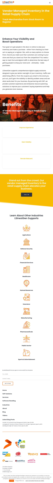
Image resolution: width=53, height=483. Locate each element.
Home (4, 390)
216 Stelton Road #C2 (7, 466)
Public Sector (26, 346)
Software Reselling (9, 401)
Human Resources (26, 290)
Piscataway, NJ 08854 (7, 468)
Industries (6, 405)
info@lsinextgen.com (7, 471)
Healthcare (26, 276)
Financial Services (26, 263)
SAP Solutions (7, 394)
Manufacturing (26, 318)
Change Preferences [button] (19, 480)
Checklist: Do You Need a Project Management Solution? (14, 422)
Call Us (26, 194)
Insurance (26, 304)
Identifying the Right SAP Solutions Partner (11, 425)
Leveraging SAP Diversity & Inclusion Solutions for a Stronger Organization (19, 424)
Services (5, 397)
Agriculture (26, 235)
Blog (4, 412)
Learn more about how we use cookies (35, 480)
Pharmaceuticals (26, 332)
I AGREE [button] (11, 480)
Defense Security (26, 249)
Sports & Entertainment (26, 359)
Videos (4, 415)
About (4, 408)
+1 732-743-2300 (6, 470)
